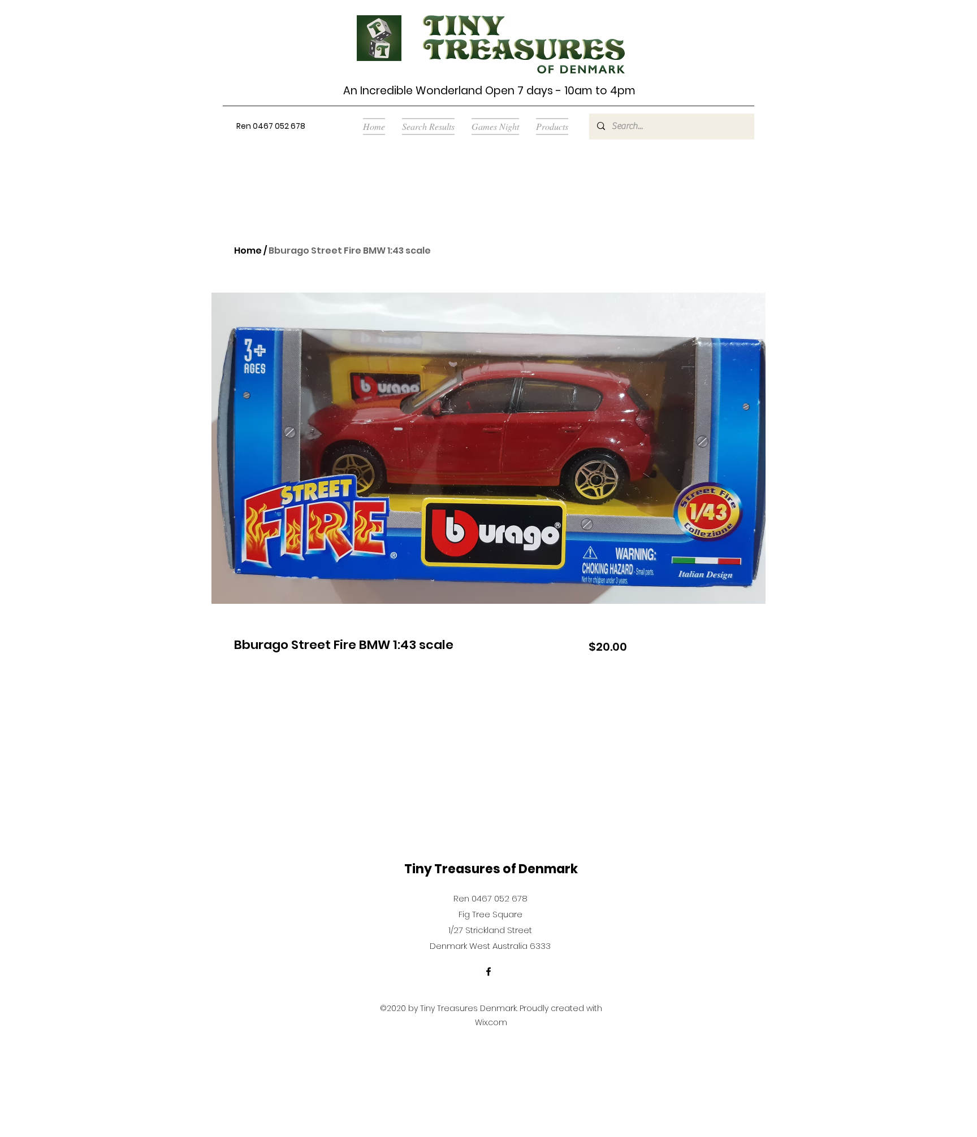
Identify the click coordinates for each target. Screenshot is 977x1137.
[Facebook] (488, 971)
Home (248, 250)
